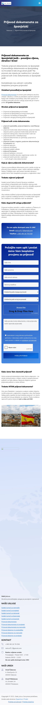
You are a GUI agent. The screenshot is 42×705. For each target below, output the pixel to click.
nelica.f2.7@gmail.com (24, 230)
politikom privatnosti (29, 340)
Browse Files (21, 307)
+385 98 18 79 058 (24, 234)
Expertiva (19, 699)
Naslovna (9, 30)
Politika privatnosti (14, 702)
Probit (26, 699)
